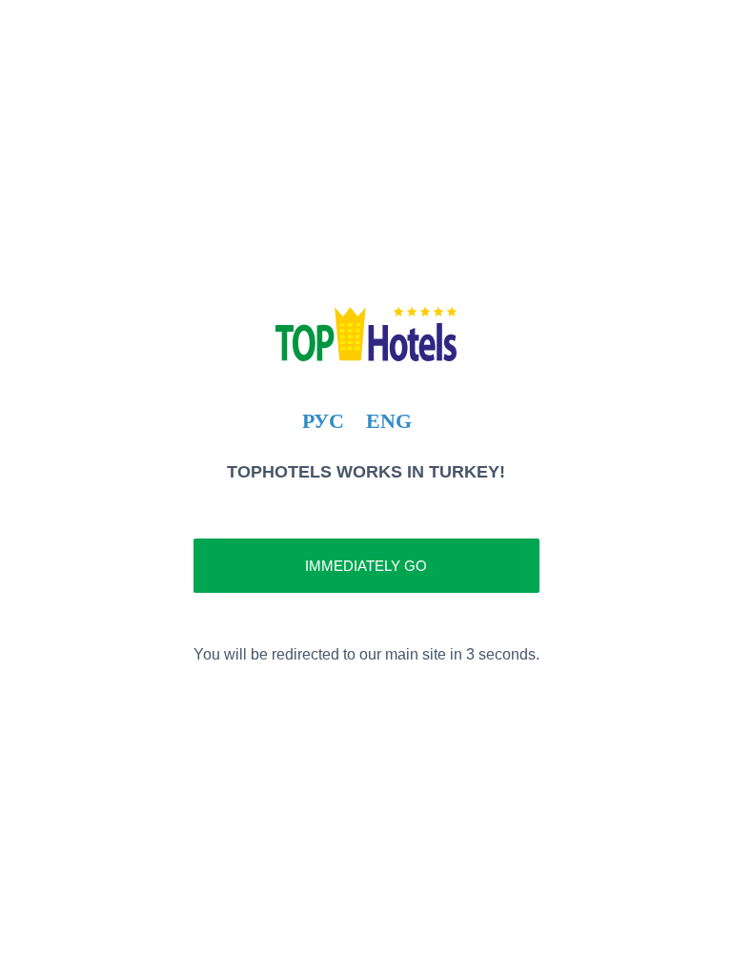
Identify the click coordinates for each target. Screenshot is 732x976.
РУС (323, 421)
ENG (389, 421)
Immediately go (366, 566)
